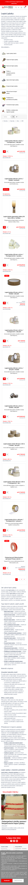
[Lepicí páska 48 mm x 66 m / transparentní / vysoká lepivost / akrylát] (14, 244)
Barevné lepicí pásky (12, 66)
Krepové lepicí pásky (12, 86)
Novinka (6, 121)
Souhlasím (7, 880)
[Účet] (21, 7)
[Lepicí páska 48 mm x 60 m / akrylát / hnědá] (14, 358)
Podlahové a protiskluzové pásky (11, 98)
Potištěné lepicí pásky (12, 104)
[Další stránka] (24, 579)
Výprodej (12, 121)
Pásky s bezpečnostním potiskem (10, 73)
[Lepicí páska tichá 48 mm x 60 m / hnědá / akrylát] (14, 434)
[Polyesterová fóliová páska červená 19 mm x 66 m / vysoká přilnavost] (14, 547)
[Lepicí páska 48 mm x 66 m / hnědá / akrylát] (14, 396)
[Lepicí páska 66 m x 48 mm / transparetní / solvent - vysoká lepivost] (14, 509)
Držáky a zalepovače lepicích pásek (12, 111)
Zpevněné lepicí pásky (12, 80)
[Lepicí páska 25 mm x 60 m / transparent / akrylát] (14, 320)
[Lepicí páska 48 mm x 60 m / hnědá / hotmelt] (14, 169)
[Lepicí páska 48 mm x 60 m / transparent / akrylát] (14, 131)
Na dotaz (6, 189)
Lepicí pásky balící (11, 53)
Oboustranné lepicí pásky (11, 92)
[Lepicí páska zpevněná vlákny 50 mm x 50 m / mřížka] (14, 206)
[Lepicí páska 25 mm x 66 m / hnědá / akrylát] (14, 282)
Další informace (18, 880)
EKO (22, 121)
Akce (18, 121)
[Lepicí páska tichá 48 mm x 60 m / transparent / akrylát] (14, 472)
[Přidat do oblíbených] (7, 151)
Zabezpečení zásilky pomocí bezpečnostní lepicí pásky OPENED (14, 823)
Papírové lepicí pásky (12, 59)
